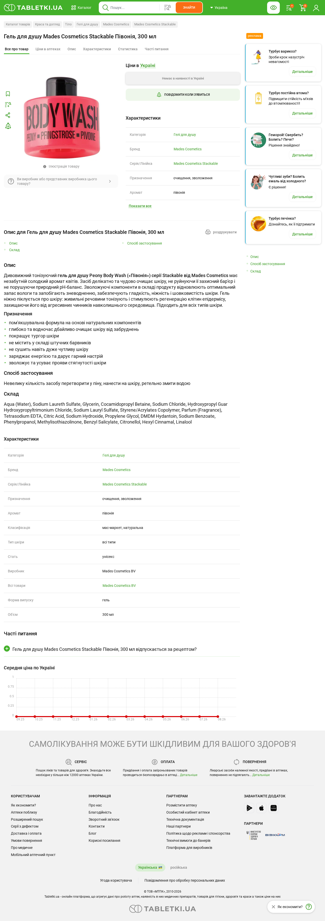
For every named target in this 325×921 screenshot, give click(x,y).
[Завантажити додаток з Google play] (249, 808)
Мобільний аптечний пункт (33, 855)
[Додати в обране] (8, 94)
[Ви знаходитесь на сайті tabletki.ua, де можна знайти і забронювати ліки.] (33, 8)
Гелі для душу (87, 24)
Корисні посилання (104, 840)
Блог (92, 833)
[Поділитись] (8, 115)
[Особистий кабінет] (316, 8)
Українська (147, 867)
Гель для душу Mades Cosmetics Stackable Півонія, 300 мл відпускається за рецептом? (104, 649)
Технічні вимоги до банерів (188, 840)
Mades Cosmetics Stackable (155, 24)
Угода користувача (116, 880)
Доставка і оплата (26, 833)
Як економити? (23, 805)
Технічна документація (185, 819)
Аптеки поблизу (24, 812)
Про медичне (21, 848)
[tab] (16, 49)
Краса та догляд (47, 24)
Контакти (97, 826)
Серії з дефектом (24, 826)
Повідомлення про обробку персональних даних (184, 880)
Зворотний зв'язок (104, 819)
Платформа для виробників (189, 848)
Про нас (95, 805)
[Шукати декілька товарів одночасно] (168, 8)
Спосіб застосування (144, 243)
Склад (14, 250)
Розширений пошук (27, 819)
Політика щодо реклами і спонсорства (198, 833)
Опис (13, 243)
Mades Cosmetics (116, 24)
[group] (183, 85)
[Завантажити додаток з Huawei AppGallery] (273, 808)
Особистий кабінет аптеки (188, 812)
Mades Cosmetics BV (119, 586)
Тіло (68, 24)
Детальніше (188, 775)
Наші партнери (178, 826)
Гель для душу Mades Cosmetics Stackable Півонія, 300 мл (80, 36)
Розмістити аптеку (181, 805)
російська (178, 867)
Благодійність (100, 812)
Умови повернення (26, 840)
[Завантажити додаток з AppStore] (261, 808)
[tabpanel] (122, 314)
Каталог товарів (18, 24)
